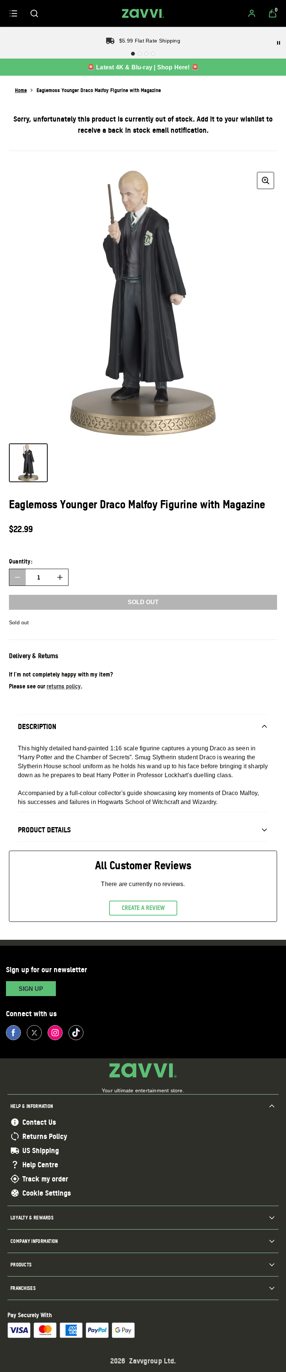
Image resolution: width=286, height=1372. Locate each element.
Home (21, 90)
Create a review (143, 907)
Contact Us (39, 1122)
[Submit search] (34, 13)
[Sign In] (251, 13)
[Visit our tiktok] (76, 1032)
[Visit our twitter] (34, 1032)
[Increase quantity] (60, 577)
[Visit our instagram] (55, 1032)
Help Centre (40, 1164)
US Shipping (40, 1150)
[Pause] (279, 43)
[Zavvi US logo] (143, 13)
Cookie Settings (46, 1193)
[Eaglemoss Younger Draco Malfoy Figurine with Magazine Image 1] (28, 462)
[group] (143, 303)
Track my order (45, 1178)
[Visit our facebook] (13, 1032)
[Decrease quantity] (17, 577)
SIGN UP (31, 989)
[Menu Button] (13, 13)
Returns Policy (44, 1136)
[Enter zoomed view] (265, 180)
